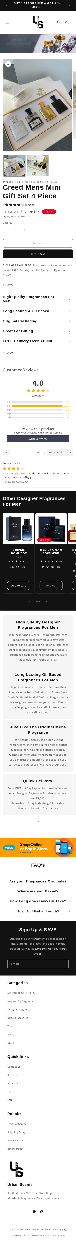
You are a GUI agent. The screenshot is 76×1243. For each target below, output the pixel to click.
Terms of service (39, 1235)
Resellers (12, 1075)
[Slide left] (30, 602)
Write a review (38, 439)
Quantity (7, 222)
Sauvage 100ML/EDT (19, 551)
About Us (12, 1083)
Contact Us (13, 1066)
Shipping (7, 216)
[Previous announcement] (7, 5)
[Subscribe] (64, 964)
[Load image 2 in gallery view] (38, 165)
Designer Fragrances (19, 1009)
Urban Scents (23, 1229)
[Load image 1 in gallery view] (14, 165)
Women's (12, 1026)
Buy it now (38, 254)
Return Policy (15, 1148)
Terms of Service (17, 1124)
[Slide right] (46, 602)
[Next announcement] (69, 5)
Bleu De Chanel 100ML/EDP (51, 551)
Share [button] (9, 352)
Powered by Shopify (40, 1229)
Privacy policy (21, 1235)
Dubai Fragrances (17, 1017)
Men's (10, 1034)
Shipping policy (57, 1235)
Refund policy (59, 1229)
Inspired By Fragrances (20, 1001)
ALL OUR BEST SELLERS (21, 993)
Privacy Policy (15, 1140)
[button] (7, 22)
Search (11, 1091)
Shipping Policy (16, 1132)
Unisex (11, 1042)
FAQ (9, 1100)
